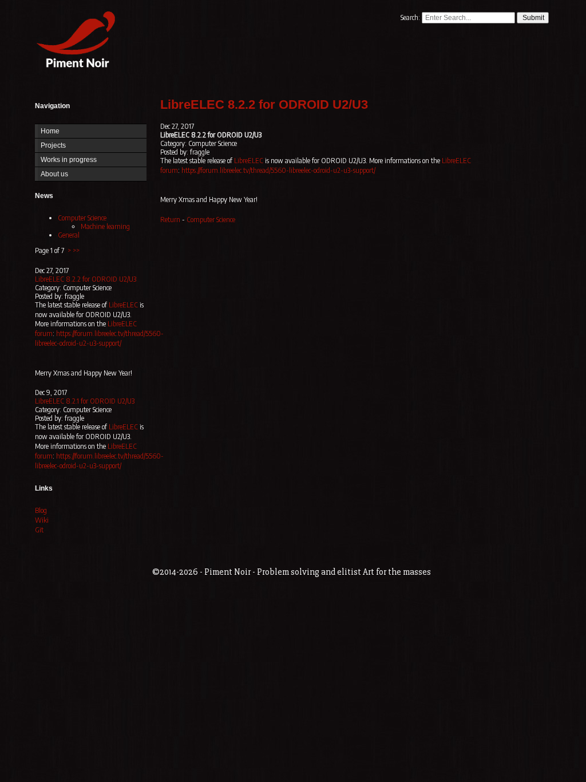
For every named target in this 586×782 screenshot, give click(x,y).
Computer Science (82, 218)
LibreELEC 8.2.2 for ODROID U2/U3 (85, 279)
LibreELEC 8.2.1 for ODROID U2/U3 (84, 401)
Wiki (42, 520)
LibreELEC (123, 305)
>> (76, 250)
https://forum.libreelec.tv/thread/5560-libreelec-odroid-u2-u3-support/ (99, 338)
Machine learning (105, 226)
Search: (411, 17)
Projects (53, 145)
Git (39, 530)
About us (54, 174)
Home (73, 41)
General (69, 235)
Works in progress (69, 160)
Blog (41, 510)
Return (170, 219)
